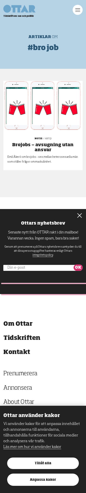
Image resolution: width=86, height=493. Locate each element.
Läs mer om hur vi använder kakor (32, 447)
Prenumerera (20, 374)
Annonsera (17, 388)
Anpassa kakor (43, 479)
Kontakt (16, 352)
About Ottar (18, 402)
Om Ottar (17, 324)
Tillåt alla (43, 463)
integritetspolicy (42, 255)
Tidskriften (21, 338)
